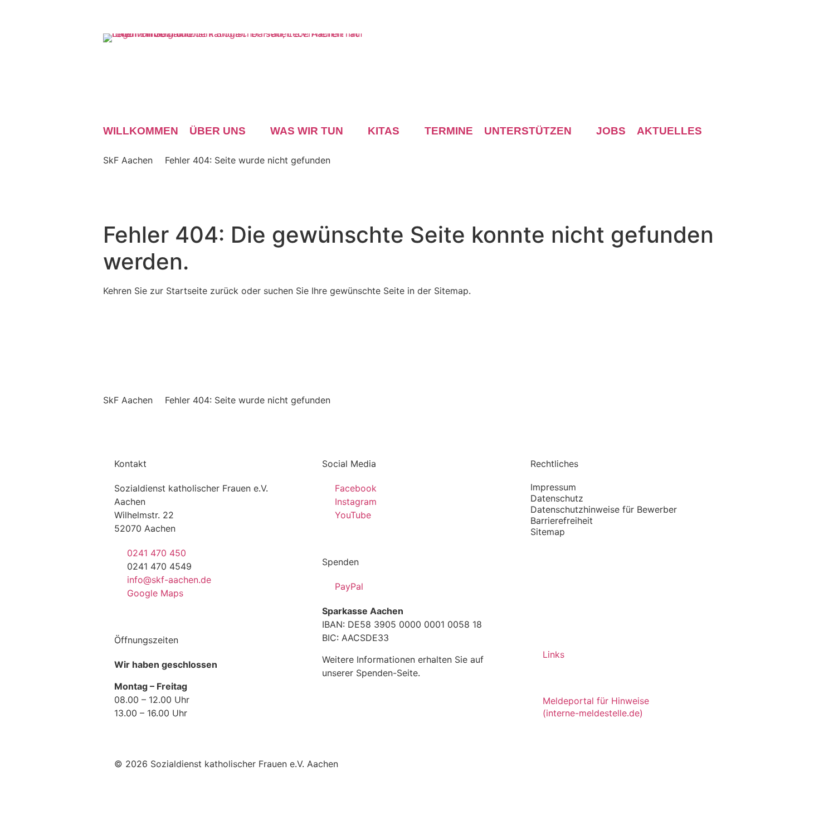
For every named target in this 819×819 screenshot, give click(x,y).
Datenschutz (556, 498)
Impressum (553, 487)
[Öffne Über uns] (253, 131)
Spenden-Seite (387, 672)
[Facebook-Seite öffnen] (661, 41)
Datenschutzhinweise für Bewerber (603, 509)
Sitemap (547, 531)
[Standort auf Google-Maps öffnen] (708, 41)
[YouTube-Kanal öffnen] (693, 41)
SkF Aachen (128, 160)
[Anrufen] (630, 41)
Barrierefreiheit (561, 520)
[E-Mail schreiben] (646, 41)
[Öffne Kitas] (407, 131)
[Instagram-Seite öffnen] (677, 41)
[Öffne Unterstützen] (579, 131)
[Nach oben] (696, 762)
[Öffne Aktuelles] (710, 131)
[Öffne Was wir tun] (351, 131)
